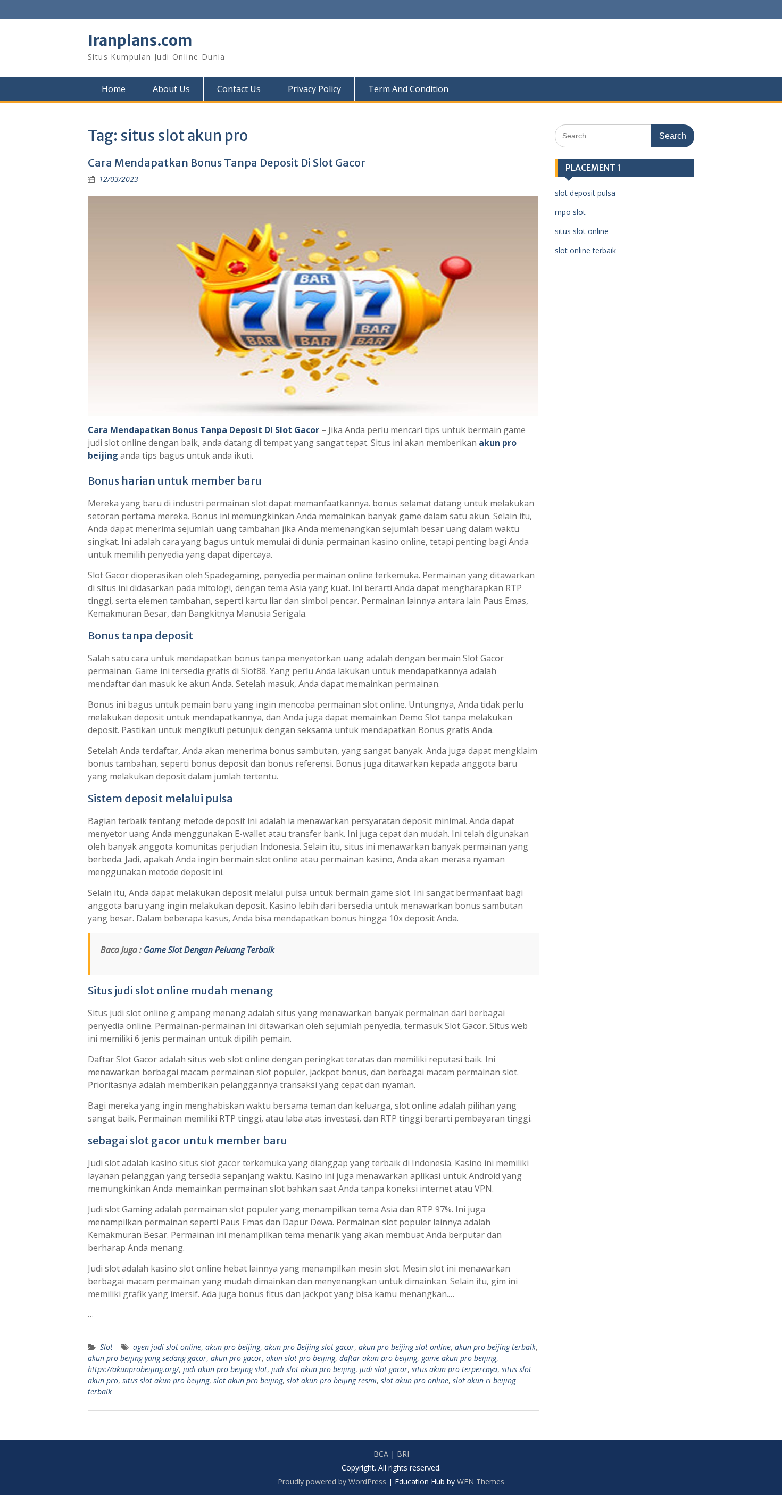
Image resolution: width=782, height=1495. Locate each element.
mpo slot (570, 212)
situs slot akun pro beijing (165, 1380)
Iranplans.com (140, 40)
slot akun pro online (414, 1380)
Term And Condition (408, 89)
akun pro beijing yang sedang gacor (147, 1358)
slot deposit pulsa (585, 193)
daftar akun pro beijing (378, 1358)
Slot (106, 1347)
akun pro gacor (236, 1358)
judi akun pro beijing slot (225, 1369)
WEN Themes (480, 1481)
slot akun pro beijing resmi (332, 1380)
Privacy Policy (314, 89)
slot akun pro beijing (247, 1380)
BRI (403, 1454)
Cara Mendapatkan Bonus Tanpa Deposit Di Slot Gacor (226, 162)
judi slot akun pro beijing (313, 1369)
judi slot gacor (383, 1369)
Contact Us (239, 89)
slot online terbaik (585, 250)
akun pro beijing (232, 1347)
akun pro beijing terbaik (495, 1347)
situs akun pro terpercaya (454, 1369)
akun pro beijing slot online (405, 1347)
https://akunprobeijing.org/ (133, 1369)
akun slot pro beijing (300, 1358)
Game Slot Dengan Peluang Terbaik (209, 950)
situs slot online (582, 231)
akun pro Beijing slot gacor (309, 1347)
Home (114, 89)
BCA (380, 1454)
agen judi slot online (167, 1347)
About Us (171, 89)
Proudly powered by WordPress (332, 1481)
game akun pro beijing (458, 1358)
